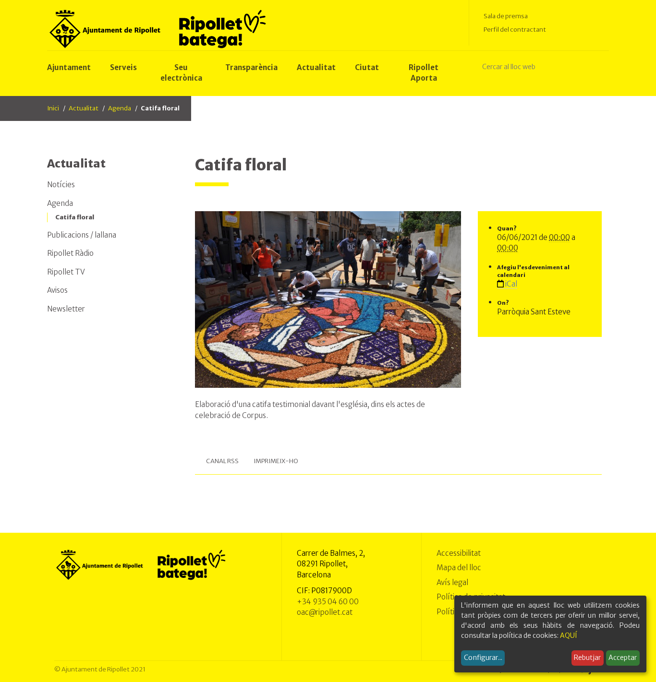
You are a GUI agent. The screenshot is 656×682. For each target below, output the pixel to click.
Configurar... (483, 657)
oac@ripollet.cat (324, 612)
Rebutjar (587, 657)
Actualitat (83, 108)
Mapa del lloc (459, 567)
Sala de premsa (506, 16)
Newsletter (66, 308)
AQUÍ (568, 635)
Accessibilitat (459, 553)
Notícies (61, 184)
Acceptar (622, 657)
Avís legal (452, 582)
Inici (53, 108)
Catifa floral (74, 217)
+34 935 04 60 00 (328, 601)
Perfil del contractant (515, 29)
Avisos (57, 290)
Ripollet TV (66, 271)
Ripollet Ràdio (70, 253)
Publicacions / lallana (81, 234)
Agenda (119, 108)
